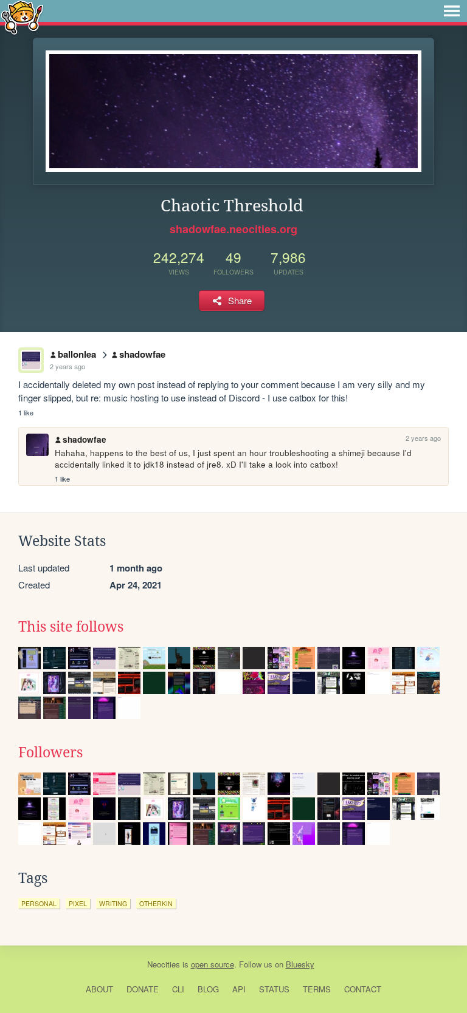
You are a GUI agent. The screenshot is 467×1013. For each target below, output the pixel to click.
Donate (142, 989)
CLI (178, 989)
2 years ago (67, 366)
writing (113, 903)
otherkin (156, 903)
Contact (362, 989)
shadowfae (142, 354)
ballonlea (77, 354)
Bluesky (300, 964)
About (99, 989)
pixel (78, 903)
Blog (208, 989)
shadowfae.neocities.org (233, 229)
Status (274, 989)
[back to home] (22, 16)
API (239, 989)
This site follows (70, 627)
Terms (317, 989)
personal (39, 903)
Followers (50, 752)
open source (212, 964)
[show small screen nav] (452, 11)
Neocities (163, 964)
